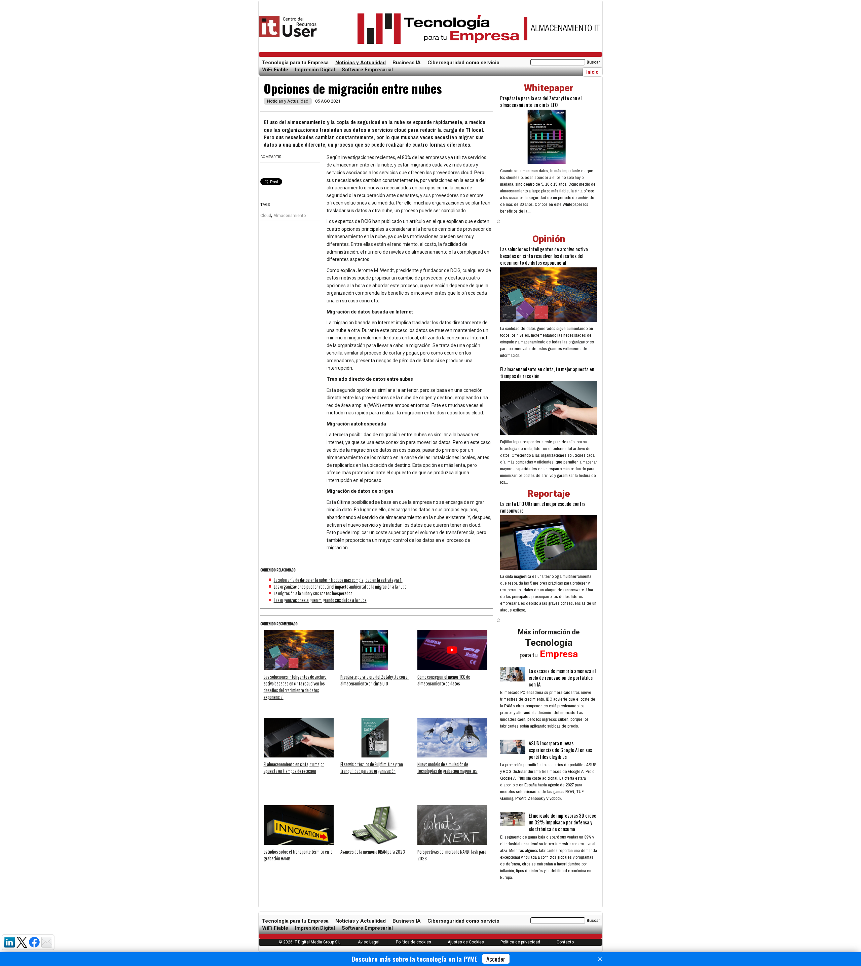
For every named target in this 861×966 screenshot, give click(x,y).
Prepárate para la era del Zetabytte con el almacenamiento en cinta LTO (541, 101)
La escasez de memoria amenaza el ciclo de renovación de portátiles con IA (562, 677)
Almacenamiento (289, 215)
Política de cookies (413, 942)
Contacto (565, 942)
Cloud (265, 215)
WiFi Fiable (275, 70)
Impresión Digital (315, 70)
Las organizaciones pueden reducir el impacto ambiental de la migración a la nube (340, 587)
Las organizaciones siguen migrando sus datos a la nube (320, 600)
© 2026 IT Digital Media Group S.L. (310, 942)
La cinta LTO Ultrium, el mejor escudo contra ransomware (543, 507)
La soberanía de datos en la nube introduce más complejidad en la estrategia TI (338, 580)
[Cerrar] (600, 959)
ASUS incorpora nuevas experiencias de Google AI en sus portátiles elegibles (560, 749)
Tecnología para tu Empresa (295, 63)
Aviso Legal (368, 942)
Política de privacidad (520, 942)
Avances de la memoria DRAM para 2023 (372, 852)
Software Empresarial (367, 70)
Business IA (406, 63)
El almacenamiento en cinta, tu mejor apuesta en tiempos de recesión (547, 372)
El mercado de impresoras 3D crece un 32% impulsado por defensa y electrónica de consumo (562, 822)
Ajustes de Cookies (466, 942)
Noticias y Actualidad (360, 63)
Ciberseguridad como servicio (463, 63)
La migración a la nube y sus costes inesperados (313, 593)
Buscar (593, 62)
